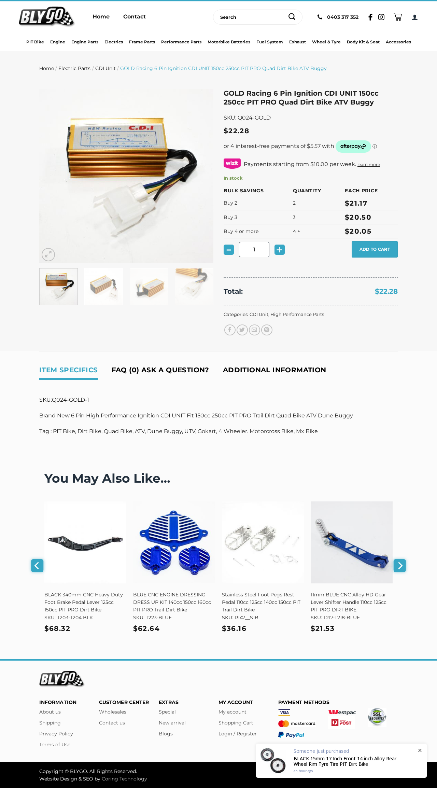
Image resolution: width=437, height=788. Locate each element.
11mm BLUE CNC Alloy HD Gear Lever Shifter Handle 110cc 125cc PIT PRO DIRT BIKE (348, 602)
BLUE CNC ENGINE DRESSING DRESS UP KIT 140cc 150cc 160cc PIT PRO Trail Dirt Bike (172, 602)
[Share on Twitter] (242, 330)
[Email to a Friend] (254, 330)
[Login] (414, 17)
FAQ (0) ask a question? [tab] (160, 370)
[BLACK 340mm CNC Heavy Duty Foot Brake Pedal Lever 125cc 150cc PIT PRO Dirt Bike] (85, 542)
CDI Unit (105, 68)
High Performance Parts (297, 314)
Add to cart (375, 249)
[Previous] (51, 175)
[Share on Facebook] (230, 330)
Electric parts (74, 68)
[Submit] (292, 17)
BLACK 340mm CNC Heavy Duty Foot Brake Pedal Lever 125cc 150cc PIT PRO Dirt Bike (83, 602)
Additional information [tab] (274, 370)
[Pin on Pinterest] (266, 330)
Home (46, 68)
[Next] (201, 175)
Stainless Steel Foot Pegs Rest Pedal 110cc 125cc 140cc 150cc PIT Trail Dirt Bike (261, 602)
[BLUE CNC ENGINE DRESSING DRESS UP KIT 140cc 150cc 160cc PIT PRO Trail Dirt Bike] (174, 542)
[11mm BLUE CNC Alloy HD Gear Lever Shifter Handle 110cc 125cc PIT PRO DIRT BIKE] (352, 542)
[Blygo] (47, 17)
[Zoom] (48, 254)
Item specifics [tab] (68, 370)
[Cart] (398, 17)
